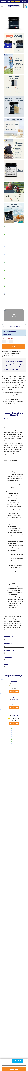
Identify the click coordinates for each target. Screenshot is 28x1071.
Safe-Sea (14, 714)
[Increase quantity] (11, 341)
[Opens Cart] (25, 5)
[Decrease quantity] (4, 341)
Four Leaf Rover (14, 683)
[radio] (14, 332)
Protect (14, 681)
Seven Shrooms (14, 698)
